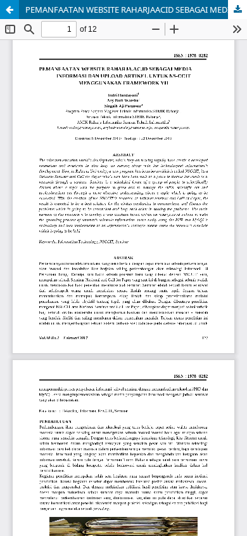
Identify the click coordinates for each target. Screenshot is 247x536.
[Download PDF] (237, 9)
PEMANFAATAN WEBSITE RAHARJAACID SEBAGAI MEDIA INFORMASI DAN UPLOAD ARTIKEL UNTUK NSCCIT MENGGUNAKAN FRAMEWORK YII (136, 9)
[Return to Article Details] (9, 9)
